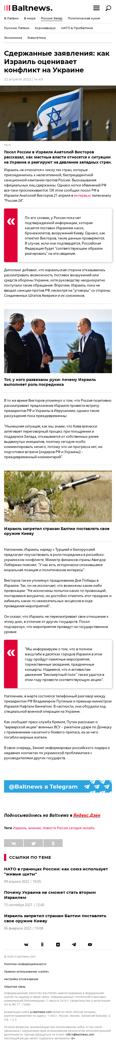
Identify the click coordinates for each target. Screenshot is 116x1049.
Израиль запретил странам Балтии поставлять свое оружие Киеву (57, 531)
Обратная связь (15, 987)
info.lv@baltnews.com (80, 1035)
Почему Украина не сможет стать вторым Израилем (50, 895)
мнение (34, 828)
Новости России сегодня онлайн (69, 828)
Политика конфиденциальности (25, 964)
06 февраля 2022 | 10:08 (23, 928)
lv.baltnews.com (41, 1012)
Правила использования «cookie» (26, 972)
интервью (82, 195)
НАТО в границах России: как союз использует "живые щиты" (56, 871)
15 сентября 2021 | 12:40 (24, 904)
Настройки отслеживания (21, 979)
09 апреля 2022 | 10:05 (22, 881)
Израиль (20, 828)
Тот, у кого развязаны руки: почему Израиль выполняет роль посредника (50, 382)
